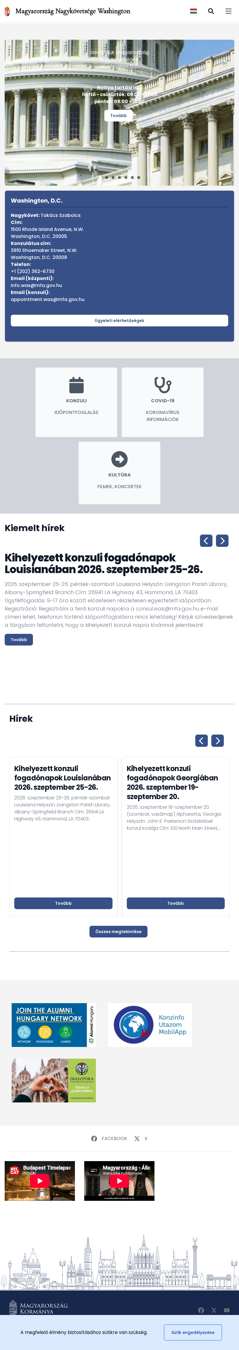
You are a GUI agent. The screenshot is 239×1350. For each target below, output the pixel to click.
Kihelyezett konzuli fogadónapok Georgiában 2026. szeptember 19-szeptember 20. (172, 782)
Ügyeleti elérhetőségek (119, 320)
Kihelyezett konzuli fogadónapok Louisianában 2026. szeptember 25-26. (62, 778)
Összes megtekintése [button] (118, 932)
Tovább (118, 116)
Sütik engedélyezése (193, 1332)
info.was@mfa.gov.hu (36, 285)
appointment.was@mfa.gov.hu (48, 299)
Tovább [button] (63, 903)
